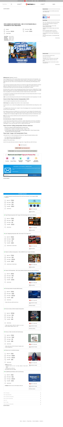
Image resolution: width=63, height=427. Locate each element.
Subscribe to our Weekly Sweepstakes (22, 166)
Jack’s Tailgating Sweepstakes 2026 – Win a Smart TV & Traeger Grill (18, 233)
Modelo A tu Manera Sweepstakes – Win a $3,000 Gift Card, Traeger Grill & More (20, 251)
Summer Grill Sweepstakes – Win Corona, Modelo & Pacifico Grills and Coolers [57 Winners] (22, 270)
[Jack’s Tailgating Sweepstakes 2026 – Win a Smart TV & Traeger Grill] (34, 243)
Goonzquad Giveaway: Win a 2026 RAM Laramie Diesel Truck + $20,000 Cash (51, 11)
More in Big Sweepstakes (7, 394)
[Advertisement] (22, 15)
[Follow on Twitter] (46, 17)
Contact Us (41, 421)
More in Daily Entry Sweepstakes (9, 396)
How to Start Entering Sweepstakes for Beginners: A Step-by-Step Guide (50, 24)
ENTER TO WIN (34, 302)
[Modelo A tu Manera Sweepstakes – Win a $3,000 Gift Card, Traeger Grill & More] (34, 262)
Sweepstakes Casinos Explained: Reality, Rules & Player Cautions (51, 28)
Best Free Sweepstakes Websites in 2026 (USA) (49, 30)
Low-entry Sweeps (21, 0)
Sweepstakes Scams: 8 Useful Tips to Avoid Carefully (50, 58)
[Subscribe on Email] (48, 17)
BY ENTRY (19, 4)
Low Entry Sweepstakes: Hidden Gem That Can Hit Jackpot (50, 60)
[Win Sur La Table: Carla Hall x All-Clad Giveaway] (34, 342)
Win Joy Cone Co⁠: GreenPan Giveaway (12, 350)
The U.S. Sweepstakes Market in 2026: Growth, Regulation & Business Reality (49, 26)
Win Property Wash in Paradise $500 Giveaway (13, 288)
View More (33, 211)
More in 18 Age (6, 402)
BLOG (34, 0)
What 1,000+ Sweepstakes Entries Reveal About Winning (51, 22)
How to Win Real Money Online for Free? (49, 55)
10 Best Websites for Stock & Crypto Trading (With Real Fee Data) (51, 33)
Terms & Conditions (35, 421)
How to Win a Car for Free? (47, 56)
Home (21, 421)
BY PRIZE (42, 4)
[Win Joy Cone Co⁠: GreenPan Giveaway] (34, 360)
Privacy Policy (29, 421)
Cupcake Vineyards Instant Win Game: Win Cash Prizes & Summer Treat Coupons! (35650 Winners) (21, 197)
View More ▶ (57, 64)
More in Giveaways (6, 392)
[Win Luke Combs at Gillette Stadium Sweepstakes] (34, 321)
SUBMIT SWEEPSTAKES (42, 0)
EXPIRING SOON (29, 0)
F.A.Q (36, 0)
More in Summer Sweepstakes (8, 398)
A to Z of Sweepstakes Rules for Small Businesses (50, 31)
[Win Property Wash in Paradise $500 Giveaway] (34, 298)
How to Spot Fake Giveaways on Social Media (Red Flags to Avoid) (51, 36)
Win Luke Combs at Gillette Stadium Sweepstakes (14, 308)
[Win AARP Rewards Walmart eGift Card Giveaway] (34, 381)
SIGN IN (54, 4)
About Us (24, 421)
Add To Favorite (23, 144)
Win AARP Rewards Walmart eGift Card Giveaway (14, 371)
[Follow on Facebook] (44, 17)
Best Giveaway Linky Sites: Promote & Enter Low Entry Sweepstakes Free (50, 62)
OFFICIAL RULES (32, 305)
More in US (5, 400)
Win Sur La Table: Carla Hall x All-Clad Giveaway (14, 331)
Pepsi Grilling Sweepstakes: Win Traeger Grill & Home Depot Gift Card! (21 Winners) (20, 214)
